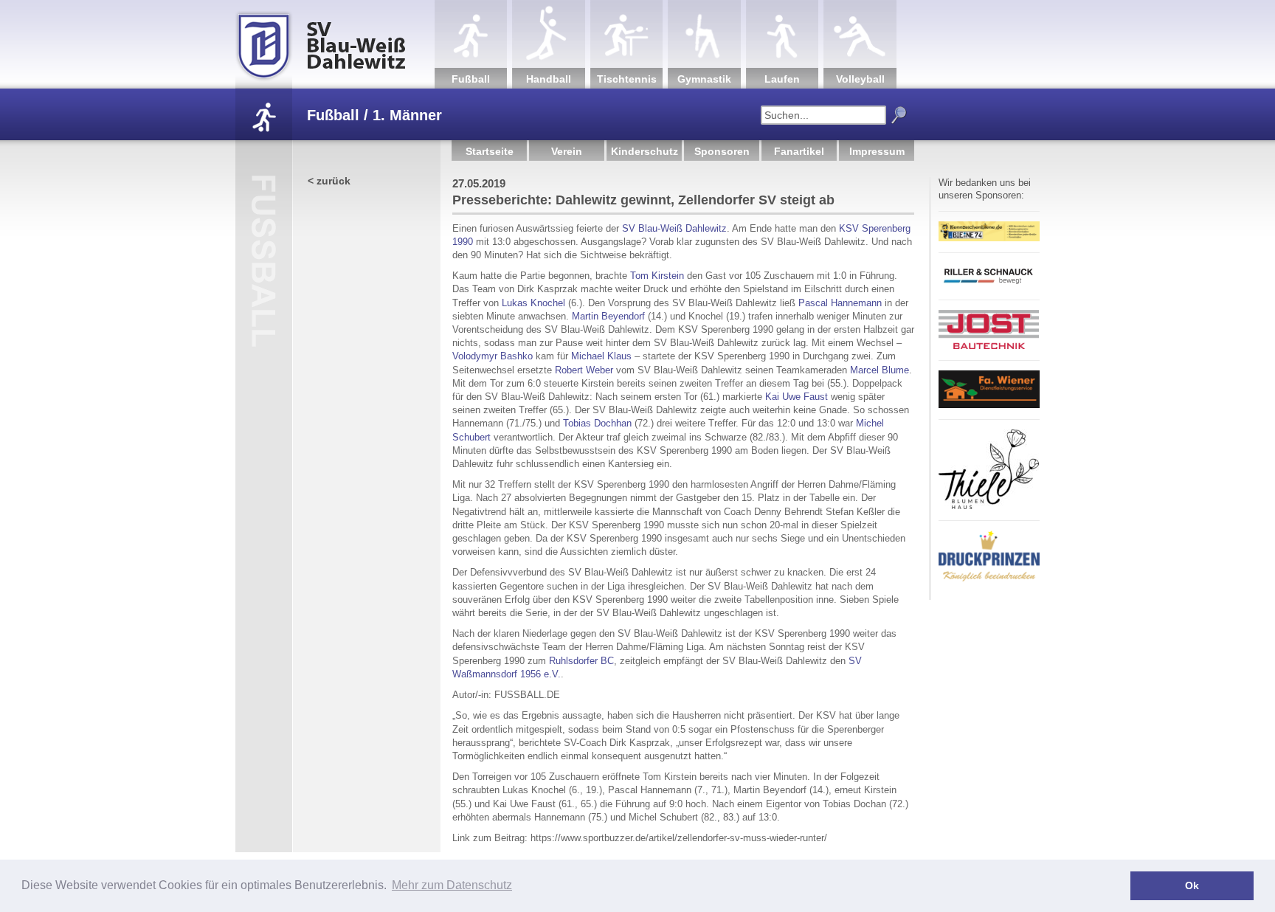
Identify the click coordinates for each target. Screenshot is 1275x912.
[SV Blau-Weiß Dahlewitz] (335, 44)
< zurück (329, 181)
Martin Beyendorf (608, 316)
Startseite (490, 151)
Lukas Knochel (533, 302)
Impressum (877, 151)
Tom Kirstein (657, 275)
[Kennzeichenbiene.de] (989, 239)
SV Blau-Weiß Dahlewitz (674, 228)
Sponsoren (722, 151)
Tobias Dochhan (597, 423)
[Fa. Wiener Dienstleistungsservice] (989, 405)
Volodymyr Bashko (492, 356)
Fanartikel (799, 151)
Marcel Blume (879, 370)
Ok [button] (1192, 885)
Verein (566, 151)
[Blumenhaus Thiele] (989, 506)
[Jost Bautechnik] (989, 346)
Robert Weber (584, 370)
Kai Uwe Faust (796, 396)
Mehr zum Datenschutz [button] (452, 885)
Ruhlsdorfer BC (581, 660)
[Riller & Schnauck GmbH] (989, 286)
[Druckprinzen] (989, 579)
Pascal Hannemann (840, 302)
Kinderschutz (644, 151)
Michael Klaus (601, 356)
